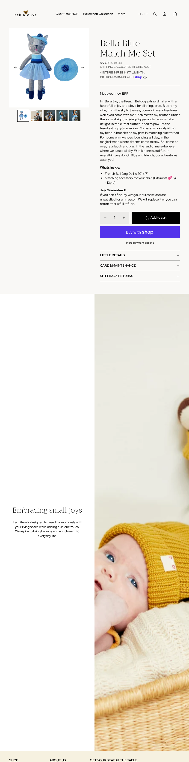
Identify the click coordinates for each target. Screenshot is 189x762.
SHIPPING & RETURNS (116, 276)
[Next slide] (84, 68)
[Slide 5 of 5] (74, 115)
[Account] (164, 14)
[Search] (155, 14)
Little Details (112, 255)
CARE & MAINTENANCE (118, 265)
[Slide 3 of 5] (49, 115)
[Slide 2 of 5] (36, 115)
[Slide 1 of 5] (23, 115)
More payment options (140, 243)
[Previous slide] (14, 68)
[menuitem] (121, 14)
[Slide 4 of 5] (62, 115)
